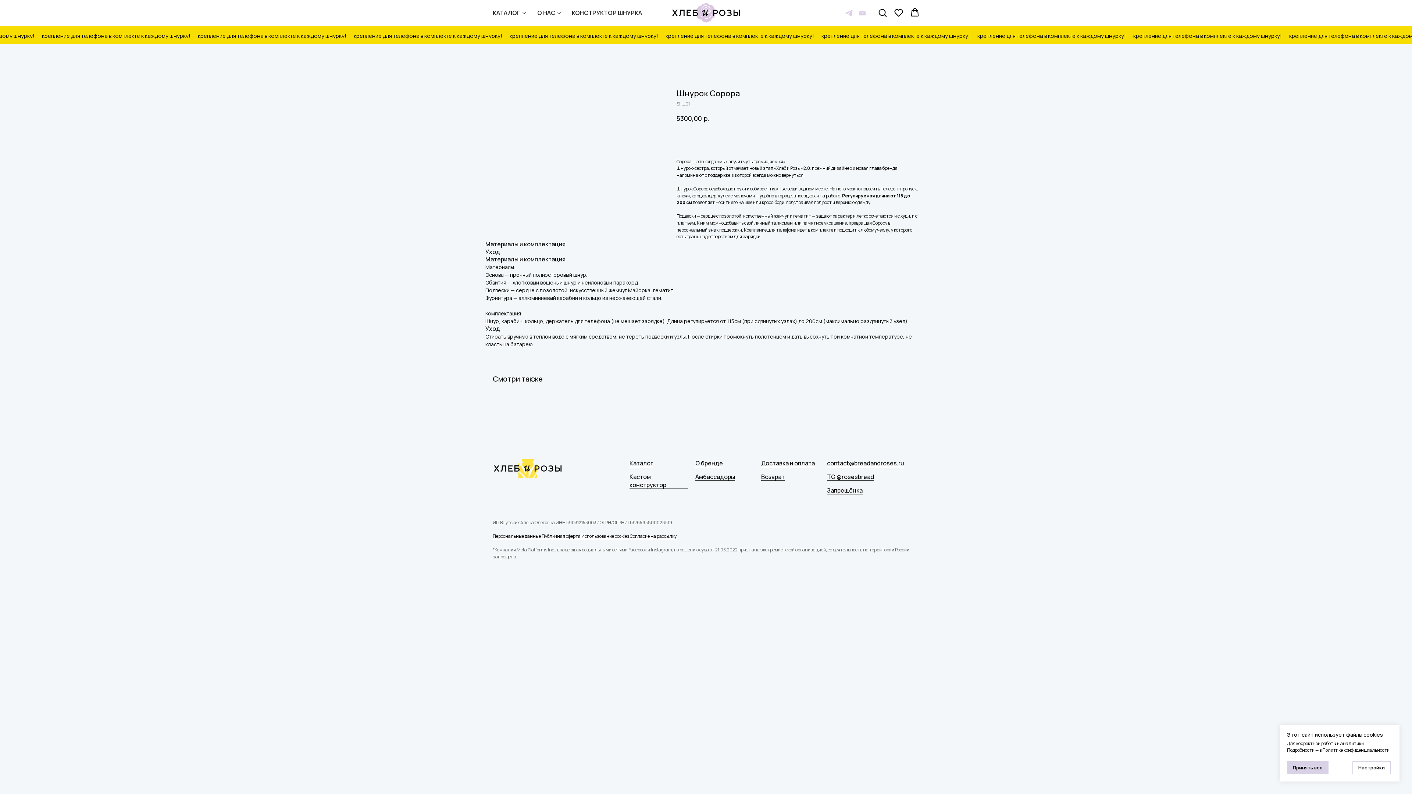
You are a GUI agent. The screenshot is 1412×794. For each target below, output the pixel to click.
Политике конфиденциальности (1356, 750)
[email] (862, 13)
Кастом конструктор (648, 481)
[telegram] (848, 13)
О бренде (709, 463)
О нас (546, 13)
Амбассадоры (715, 477)
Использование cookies (605, 536)
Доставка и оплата (788, 463)
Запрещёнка (845, 490)
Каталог (506, 13)
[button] (882, 12)
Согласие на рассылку (653, 536)
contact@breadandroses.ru (865, 463)
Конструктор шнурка (607, 13)
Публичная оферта (561, 536)
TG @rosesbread (850, 477)
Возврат (773, 477)
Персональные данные (517, 536)
